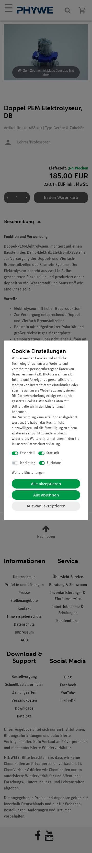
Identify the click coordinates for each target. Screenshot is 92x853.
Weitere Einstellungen (28, 473)
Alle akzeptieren (46, 483)
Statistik (52, 453)
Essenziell (27, 453)
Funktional (55, 463)
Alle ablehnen (46, 495)
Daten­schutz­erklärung (43, 444)
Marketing (27, 463)
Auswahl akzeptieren (46, 506)
